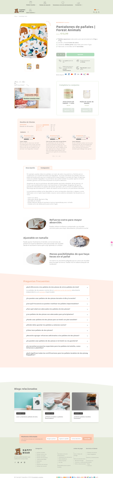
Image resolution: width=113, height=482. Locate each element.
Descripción (30, 168)
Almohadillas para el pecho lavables (64, 466)
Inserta (38, 462)
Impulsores (39, 461)
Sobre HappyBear (91, 454)
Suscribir (87, 439)
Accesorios (78, 5)
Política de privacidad (80, 464)
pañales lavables (41, 452)
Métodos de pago (79, 460)
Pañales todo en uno (41, 454)
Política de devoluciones (79, 458)
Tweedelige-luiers (22, 16)
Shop (15, 16)
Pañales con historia (92, 452)
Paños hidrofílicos (63, 459)
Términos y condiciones (80, 462)
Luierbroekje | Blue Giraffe (83, 137)
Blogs (88, 464)
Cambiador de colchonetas (65, 457)
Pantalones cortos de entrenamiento (62, 454)
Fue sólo (60, 462)
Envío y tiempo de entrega (78, 454)
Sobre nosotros (30, 13)
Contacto (89, 465)
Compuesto (45, 168)
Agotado (80, 54)
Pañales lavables (30, 5)
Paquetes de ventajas (42, 464)
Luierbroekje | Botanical (56, 137)
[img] (27, 135)
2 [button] (54, 156)
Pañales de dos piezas (42, 457)
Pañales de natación (42, 466)
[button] (94, 12)
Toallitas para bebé (41, 459)
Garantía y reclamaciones (92, 457)
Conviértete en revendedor (89, 461)
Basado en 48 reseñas (26, 126)
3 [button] (56, 156)
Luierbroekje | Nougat (29, 137)
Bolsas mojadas (62, 460)
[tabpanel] (33, 41)
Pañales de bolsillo (41, 456)
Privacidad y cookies (37, 477)
